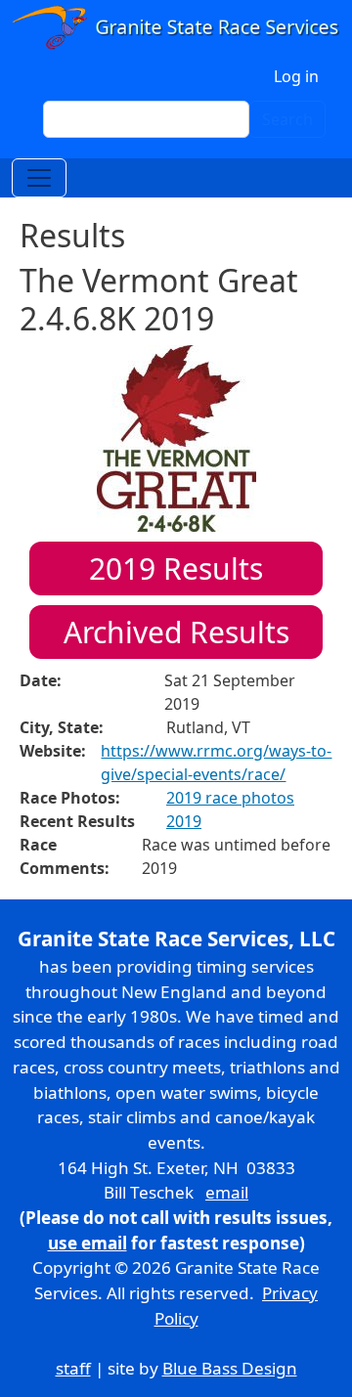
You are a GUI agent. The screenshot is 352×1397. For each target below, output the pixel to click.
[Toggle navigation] (39, 177)
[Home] (176, 28)
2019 (183, 821)
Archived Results (176, 632)
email (226, 1192)
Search (287, 119)
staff (73, 1368)
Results (176, 568)
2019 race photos (230, 797)
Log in (296, 76)
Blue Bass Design (229, 1368)
